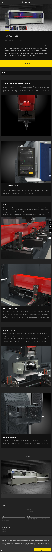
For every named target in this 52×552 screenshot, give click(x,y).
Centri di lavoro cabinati (18, 40)
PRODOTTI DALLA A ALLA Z (31, 513)
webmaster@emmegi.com (6, 522)
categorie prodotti (11, 40)
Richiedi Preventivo (26, 63)
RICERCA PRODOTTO (30, 511)
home (6, 40)
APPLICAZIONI (29, 509)
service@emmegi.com (5, 520)
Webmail (3, 518)
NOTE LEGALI (4, 531)
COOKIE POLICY (4, 534)
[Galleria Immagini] (7, 29)
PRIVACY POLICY (4, 529)
